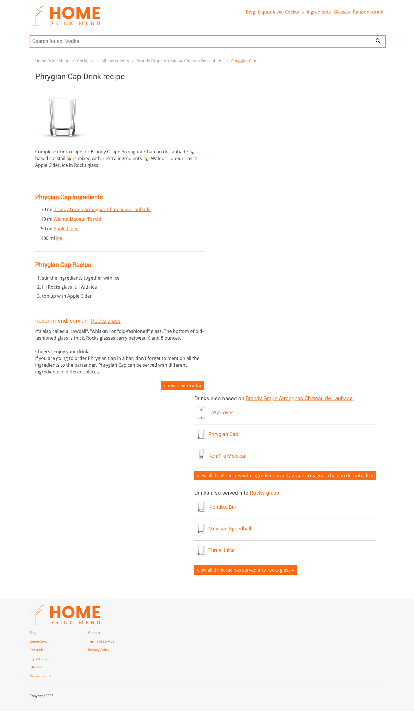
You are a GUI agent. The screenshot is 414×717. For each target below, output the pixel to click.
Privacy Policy (98, 649)
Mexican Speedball (229, 529)
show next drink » (182, 385)
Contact (94, 632)
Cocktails (294, 12)
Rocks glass (106, 320)
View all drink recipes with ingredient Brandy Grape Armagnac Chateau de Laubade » (285, 475)
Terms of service (101, 641)
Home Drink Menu (52, 60)
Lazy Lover (220, 412)
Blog (250, 12)
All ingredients (115, 60)
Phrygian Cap (243, 60)
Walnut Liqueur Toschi (77, 219)
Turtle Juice (221, 550)
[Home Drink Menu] (65, 24)
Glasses (342, 12)
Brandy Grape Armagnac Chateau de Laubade (102, 209)
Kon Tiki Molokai (226, 456)
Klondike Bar (222, 507)
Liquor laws (270, 12)
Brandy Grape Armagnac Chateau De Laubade (180, 60)
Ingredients (319, 12)
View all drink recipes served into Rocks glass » (245, 570)
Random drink (368, 12)
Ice (59, 238)
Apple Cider (66, 228)
